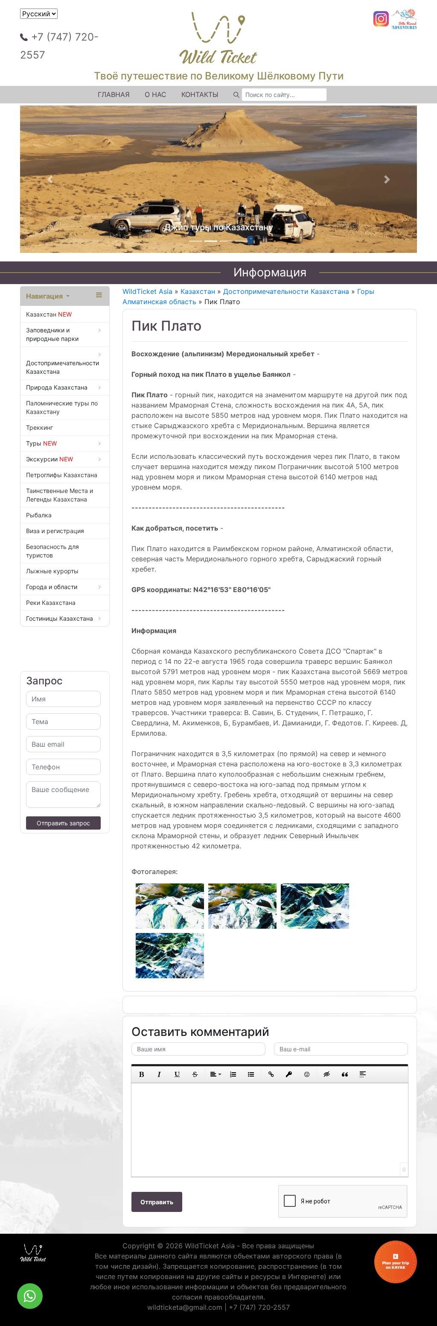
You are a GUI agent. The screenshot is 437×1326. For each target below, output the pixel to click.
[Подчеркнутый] (177, 1074)
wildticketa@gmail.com (184, 1307)
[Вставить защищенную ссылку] (289, 1074)
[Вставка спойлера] (363, 1074)
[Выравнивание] (215, 1074)
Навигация (45, 296)
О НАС (155, 94)
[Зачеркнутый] (195, 1074)
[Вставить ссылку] (271, 1074)
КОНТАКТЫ (199, 94)
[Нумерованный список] (233, 1074)
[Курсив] (159, 1074)
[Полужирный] (141, 1074)
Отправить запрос (63, 823)
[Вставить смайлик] (307, 1074)
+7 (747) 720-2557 (59, 46)
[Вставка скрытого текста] (327, 1074)
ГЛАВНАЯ (114, 94)
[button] (50, 179)
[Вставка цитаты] (345, 1074)
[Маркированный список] (251, 1074)
